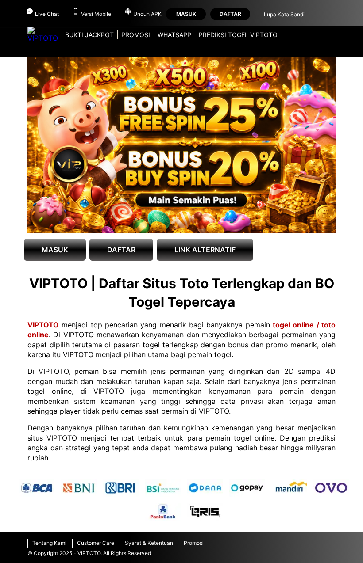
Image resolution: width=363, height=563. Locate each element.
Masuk (186, 14)
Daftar (230, 14)
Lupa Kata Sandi (284, 14)
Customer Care (95, 543)
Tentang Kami (49, 543)
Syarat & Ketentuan (149, 543)
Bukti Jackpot (89, 34)
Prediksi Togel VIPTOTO (238, 34)
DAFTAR (121, 249)
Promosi (135, 34)
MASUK (55, 249)
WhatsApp (174, 34)
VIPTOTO (43, 324)
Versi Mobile (96, 14)
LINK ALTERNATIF (205, 249)
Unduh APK (147, 14)
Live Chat (47, 14)
